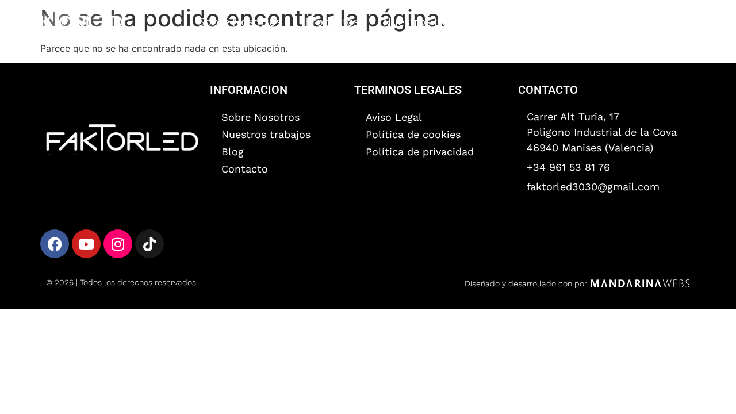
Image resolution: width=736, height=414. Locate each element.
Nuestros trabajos (430, 21)
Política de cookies (413, 134)
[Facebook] (54, 243)
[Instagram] (117, 243)
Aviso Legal (394, 117)
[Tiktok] (149, 243)
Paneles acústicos (548, 21)
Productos (332, 21)
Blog (630, 21)
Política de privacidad (420, 151)
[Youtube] (86, 243)
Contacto (689, 21)
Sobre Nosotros (240, 21)
